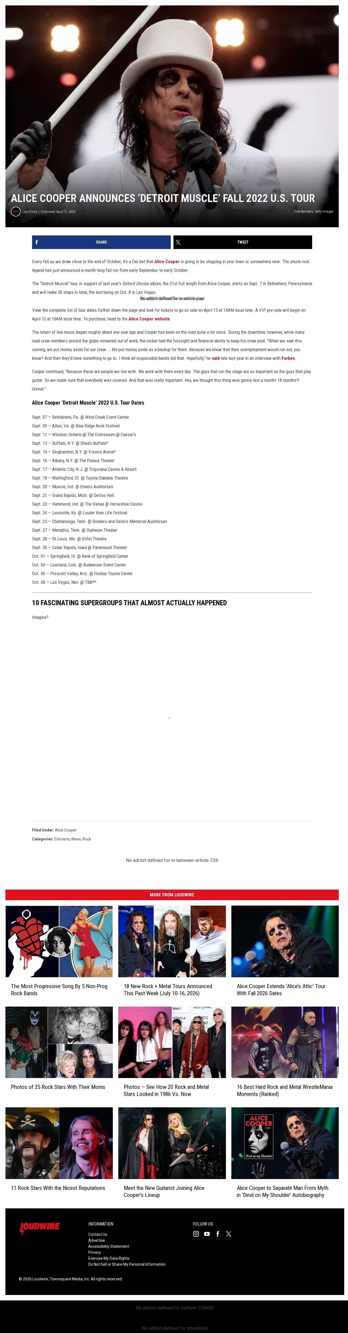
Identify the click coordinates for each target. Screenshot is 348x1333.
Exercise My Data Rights (108, 1258)
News (76, 839)
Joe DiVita (30, 212)
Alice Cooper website (149, 319)
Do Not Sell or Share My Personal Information (127, 1264)
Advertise (96, 1240)
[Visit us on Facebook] (220, 1234)
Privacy (94, 1252)
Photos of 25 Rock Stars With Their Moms (58, 1087)
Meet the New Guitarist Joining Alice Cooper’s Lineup (164, 1191)
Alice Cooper (166, 261)
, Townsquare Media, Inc (68, 1279)
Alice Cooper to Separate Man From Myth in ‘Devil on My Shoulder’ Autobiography (282, 1191)
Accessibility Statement (108, 1246)
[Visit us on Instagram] (198, 1234)
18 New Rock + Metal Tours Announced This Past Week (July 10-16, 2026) (168, 990)
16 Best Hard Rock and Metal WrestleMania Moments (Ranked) (285, 1090)
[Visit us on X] (230, 1234)
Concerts (62, 839)
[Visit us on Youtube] (209, 1234)
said (216, 358)
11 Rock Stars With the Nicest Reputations (58, 1188)
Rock (87, 839)
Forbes (288, 358)
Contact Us (97, 1234)
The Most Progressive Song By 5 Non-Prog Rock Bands (59, 990)
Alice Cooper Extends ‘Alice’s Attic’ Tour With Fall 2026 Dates (281, 990)
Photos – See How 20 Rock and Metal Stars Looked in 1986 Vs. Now (166, 1090)
